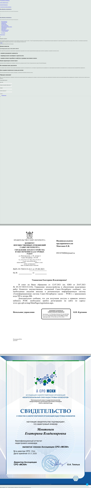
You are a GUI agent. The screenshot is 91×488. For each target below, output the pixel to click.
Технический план (4, 22)
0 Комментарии (3, 95)
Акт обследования (4, 24)
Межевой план (3, 23)
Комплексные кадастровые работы (6, 26)
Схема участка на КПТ (4, 25)
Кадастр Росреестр (4, 21)
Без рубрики (3, 32)
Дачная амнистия (4, 27)
